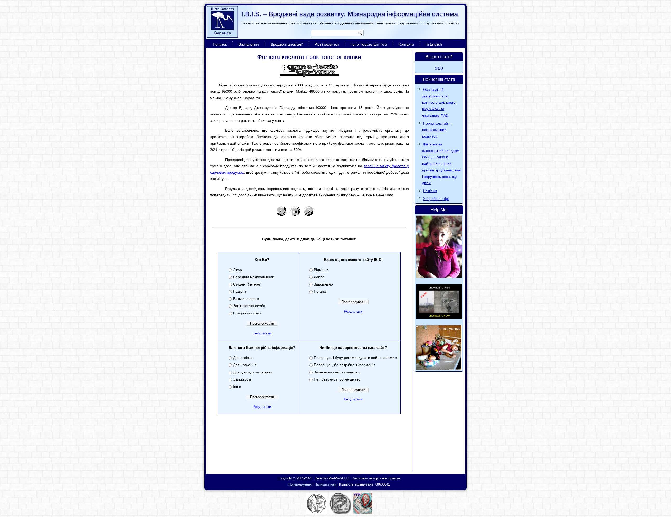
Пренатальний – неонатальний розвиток (436, 130)
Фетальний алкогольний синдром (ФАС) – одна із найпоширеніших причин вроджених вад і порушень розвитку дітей (441, 163)
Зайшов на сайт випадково (337, 372)
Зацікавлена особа (249, 306)
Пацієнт (239, 291)
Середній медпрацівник (253, 277)
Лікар (237, 270)
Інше (237, 386)
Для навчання (245, 365)
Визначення (249, 44)
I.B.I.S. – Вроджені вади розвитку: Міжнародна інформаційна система (349, 14)
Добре (319, 277)
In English (434, 44)
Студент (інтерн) (247, 284)
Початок (220, 44)
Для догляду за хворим (253, 372)
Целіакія (430, 191)
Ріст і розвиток (327, 44)
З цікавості (242, 379)
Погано (320, 291)
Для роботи (243, 358)
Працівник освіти (247, 313)
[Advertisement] (309, 456)
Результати (262, 333)
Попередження (300, 484)
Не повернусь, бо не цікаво (337, 379)
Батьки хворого (246, 299)
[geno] (309, 70)
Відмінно (321, 270)
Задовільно (323, 284)
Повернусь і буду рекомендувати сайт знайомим (355, 358)
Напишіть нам (325, 484)
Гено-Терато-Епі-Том (369, 44)
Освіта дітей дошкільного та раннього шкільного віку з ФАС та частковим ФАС (439, 102)
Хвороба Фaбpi (436, 199)
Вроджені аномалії (287, 44)
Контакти (406, 44)
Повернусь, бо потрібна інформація (344, 365)
